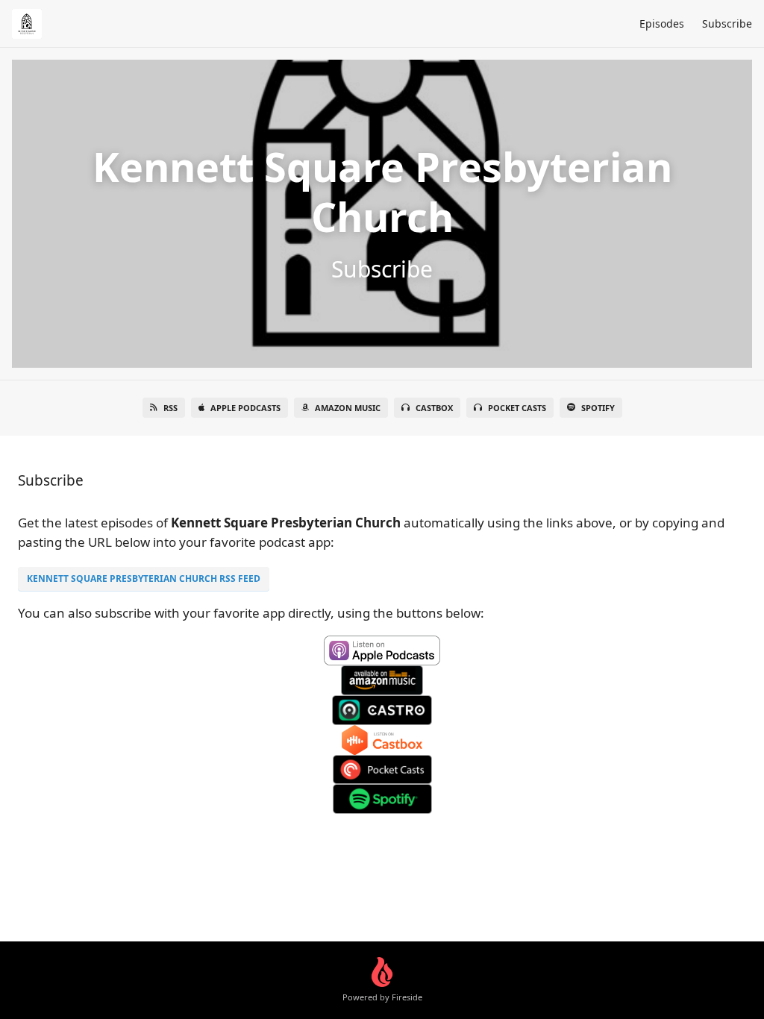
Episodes (661, 23)
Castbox (434, 407)
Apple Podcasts (245, 407)
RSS (170, 407)
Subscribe (727, 23)
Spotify (598, 407)
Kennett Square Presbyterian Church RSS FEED (143, 578)
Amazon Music (348, 407)
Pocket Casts (517, 407)
